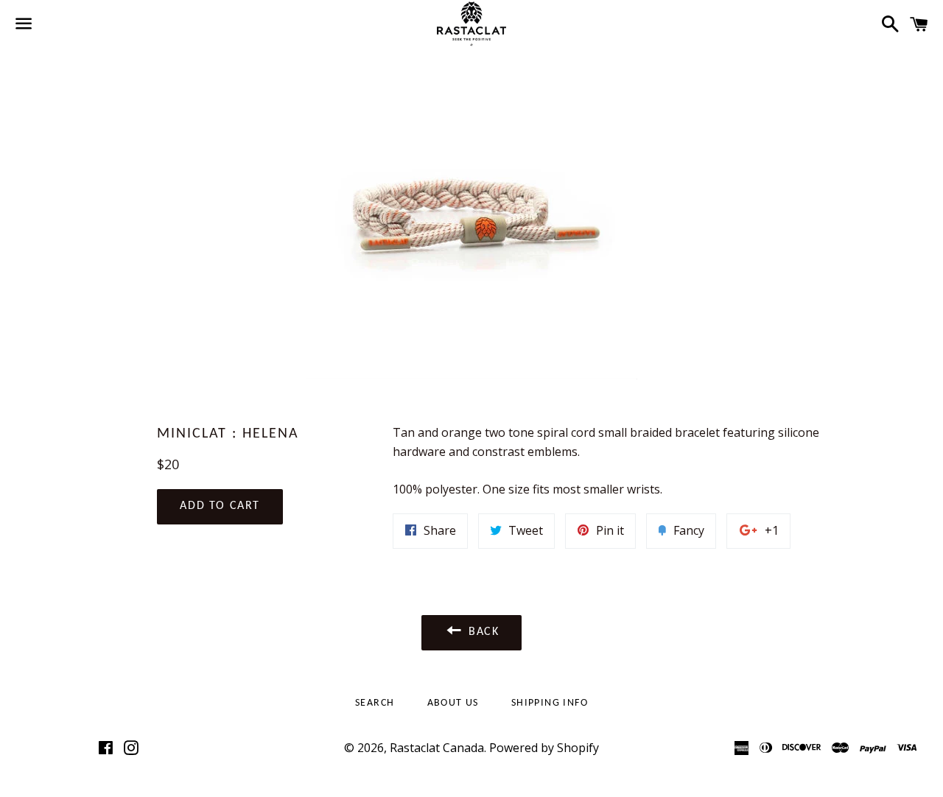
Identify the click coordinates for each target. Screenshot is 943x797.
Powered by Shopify (544, 748)
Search (374, 703)
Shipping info (549, 703)
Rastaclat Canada (437, 748)
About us (453, 703)
